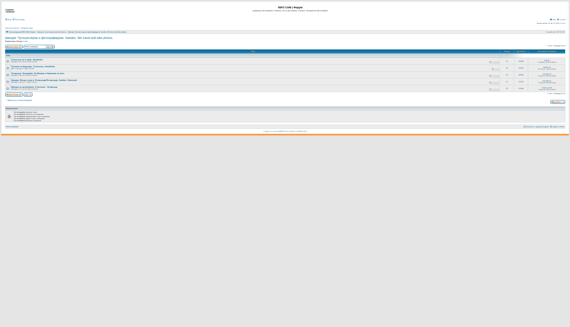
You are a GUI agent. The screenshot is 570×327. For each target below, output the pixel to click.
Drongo (19, 41)
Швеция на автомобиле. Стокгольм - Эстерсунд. (34, 87)
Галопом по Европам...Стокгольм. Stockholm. (33, 66)
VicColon (14, 62)
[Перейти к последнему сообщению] (549, 60)
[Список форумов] (10, 7)
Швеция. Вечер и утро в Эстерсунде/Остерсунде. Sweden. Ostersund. (44, 80)
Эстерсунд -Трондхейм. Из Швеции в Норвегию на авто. (38, 73)
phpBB (280, 131)
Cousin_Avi (546, 88)
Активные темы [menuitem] (27, 28)
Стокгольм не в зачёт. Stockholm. (27, 60)
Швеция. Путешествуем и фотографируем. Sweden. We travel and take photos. (59, 37)
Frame (25, 41)
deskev (545, 67)
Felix (546, 60)
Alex (12, 68)
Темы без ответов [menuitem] (12, 28)
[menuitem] (8, 19)
